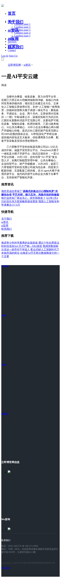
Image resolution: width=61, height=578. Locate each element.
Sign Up (13, 55)
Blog (10, 47)
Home (11, 21)
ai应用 (3, 365)
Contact (12, 50)
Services (12, 41)
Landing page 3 (22, 30)
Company (13, 44)
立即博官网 (14, 64)
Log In (4, 55)
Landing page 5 (22, 35)
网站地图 (5, 568)
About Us (13, 38)
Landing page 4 (22, 32)
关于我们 (15, 22)
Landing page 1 (22, 24)
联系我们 (15, 47)
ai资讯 (13, 30)
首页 (12, 13)
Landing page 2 (22, 27)
